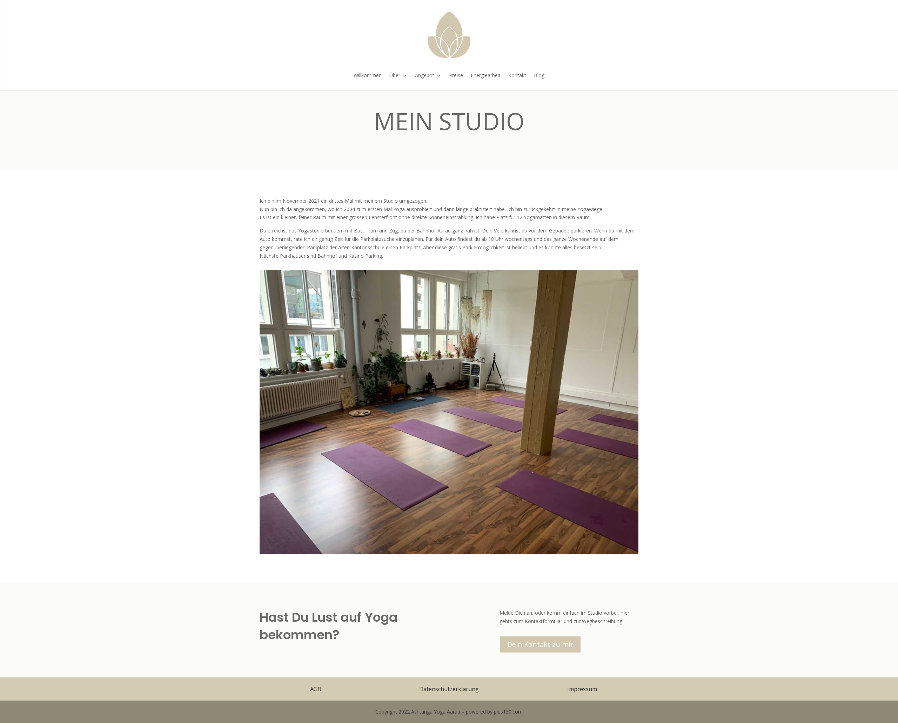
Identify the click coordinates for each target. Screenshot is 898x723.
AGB (315, 689)
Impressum (582, 689)
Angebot (424, 76)
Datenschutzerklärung (449, 689)
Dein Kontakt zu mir (540, 644)
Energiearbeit (486, 76)
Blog (539, 76)
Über (394, 76)
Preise (456, 76)
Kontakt (517, 76)
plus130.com (508, 711)
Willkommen (368, 76)
